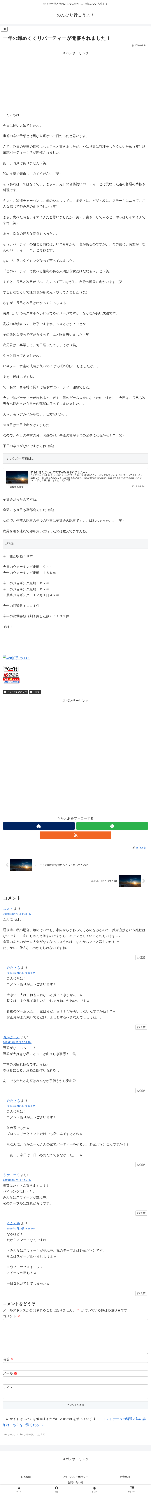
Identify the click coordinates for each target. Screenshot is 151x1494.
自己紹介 (26, 1476)
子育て (36, 692)
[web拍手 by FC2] (16, 658)
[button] (139, 868)
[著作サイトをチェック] (39, 826)
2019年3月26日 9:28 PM (21, 1228)
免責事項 (125, 1476)
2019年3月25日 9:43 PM (21, 1105)
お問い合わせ (75, 1482)
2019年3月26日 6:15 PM (17, 1180)
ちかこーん (11, 1037)
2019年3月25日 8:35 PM (17, 1042)
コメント (11, 1316)
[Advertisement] (75, 81)
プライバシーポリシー (75, 1476)
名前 (8, 1359)
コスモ (8, 909)
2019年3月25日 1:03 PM (17, 913)
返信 (142, 957)
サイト (8, 1387)
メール (10, 1373)
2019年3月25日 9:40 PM (21, 972)
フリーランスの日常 (17, 692)
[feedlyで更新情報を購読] (112, 826)
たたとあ (13, 968)
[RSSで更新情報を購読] (75, 835)
